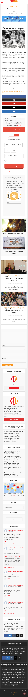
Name (3, 345)
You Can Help (14, 419)
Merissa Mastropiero (8, 91)
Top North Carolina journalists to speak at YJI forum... (14, 473)
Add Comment (17, 13)
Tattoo (23, 91)
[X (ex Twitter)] (21, 635)
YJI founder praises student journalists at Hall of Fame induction (14, 278)
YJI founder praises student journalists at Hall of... (12, 451)
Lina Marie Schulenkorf (10, 470)
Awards (10, 275)
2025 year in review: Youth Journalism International (11, 462)
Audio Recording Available (10, 307)
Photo (8, 541)
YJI (23, 13)
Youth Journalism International (15, 283)
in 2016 (19, 125)
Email (3, 352)
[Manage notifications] (24, 694)
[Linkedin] (10, 635)
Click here (14, 495)
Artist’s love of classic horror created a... (12, 468)
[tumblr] (14, 635)
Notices (17, 6)
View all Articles (14, 388)
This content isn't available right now (14, 557)
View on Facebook (8, 543)
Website (4, 358)
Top (19, 275)
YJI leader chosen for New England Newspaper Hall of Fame (14, 310)
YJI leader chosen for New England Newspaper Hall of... (12, 457)
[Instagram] (17, 635)
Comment (4, 331)
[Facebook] (6, 635)
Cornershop (14, 692)
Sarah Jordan (17, 91)
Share (14, 543)
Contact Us (14, 694)
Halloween (11, 6)
